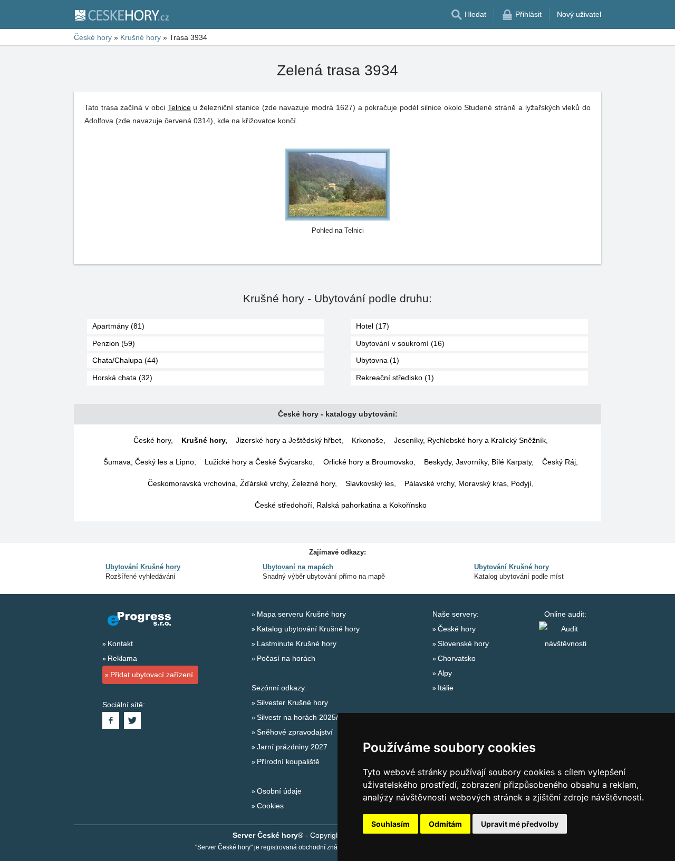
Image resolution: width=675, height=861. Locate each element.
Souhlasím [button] (390, 823)
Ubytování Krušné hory (142, 567)
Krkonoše (367, 440)
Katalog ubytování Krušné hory (308, 629)
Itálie (446, 688)
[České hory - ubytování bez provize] (121, 15)
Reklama (122, 658)
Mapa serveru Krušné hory (301, 614)
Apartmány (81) (118, 326)
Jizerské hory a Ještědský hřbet (288, 440)
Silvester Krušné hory (292, 702)
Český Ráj (559, 462)
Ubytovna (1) (377, 360)
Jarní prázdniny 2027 (292, 747)
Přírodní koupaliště (288, 761)
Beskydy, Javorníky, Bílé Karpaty (478, 462)
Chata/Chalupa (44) (125, 360)
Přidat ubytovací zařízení (151, 674)
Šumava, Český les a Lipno (148, 462)
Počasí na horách (286, 658)
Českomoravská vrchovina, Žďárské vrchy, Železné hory (241, 483)
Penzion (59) (113, 343)
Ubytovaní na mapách (298, 567)
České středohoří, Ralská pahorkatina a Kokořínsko (341, 505)
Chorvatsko (457, 658)
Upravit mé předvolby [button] (519, 823)
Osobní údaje (279, 791)
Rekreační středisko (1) (395, 377)
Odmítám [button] (445, 823)
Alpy (445, 673)
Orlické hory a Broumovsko (368, 462)
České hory (152, 440)
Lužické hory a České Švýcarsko (259, 462)
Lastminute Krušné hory (296, 643)
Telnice (179, 107)
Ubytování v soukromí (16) (400, 343)
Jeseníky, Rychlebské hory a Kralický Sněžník (470, 440)
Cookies (270, 805)
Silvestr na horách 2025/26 (301, 717)
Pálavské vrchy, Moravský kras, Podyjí (468, 483)
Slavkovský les (369, 483)
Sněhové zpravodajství (295, 732)
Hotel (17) (372, 326)
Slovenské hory (463, 643)
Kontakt (120, 643)
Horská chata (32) (122, 377)
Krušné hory (203, 440)
